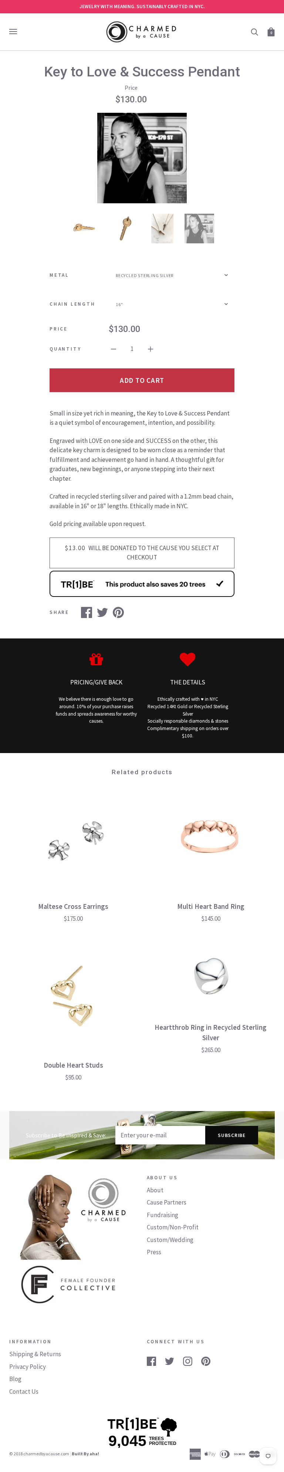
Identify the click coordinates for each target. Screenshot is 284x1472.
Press (154, 1252)
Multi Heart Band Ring (210, 906)
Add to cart (142, 380)
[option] (142, 158)
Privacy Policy (27, 1367)
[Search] (254, 31)
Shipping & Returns (35, 1354)
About (155, 1190)
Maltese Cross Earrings (73, 906)
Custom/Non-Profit (173, 1227)
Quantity (65, 349)
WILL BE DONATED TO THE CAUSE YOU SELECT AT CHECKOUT (142, 553)
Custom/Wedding (170, 1240)
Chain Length (72, 304)
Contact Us (23, 1391)
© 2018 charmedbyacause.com (39, 1453)
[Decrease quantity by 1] (113, 349)
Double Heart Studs (73, 1065)
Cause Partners (166, 1202)
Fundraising (162, 1215)
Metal (59, 275)
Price (59, 329)
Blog (15, 1379)
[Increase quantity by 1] (150, 349)
